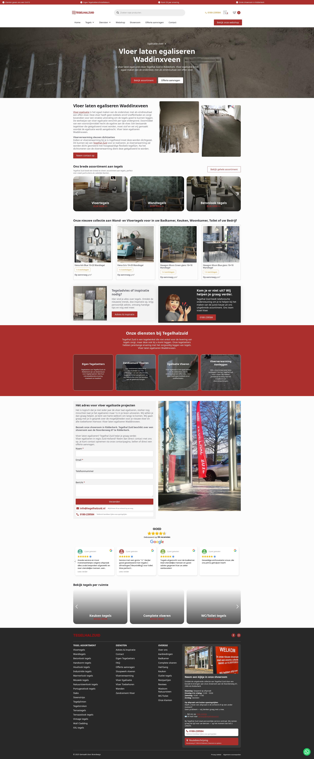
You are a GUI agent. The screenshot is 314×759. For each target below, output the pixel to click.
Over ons (163, 649)
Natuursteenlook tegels (85, 684)
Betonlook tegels (82, 658)
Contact (172, 22)
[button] (76, 194)
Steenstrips (79, 697)
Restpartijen (164, 680)
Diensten (103, 22)
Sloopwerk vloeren (125, 671)
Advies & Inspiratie (125, 649)
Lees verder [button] (82, 572)
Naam (80, 448)
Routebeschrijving (198, 740)
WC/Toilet (163, 695)
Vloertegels (79, 649)
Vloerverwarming (125, 675)
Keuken (162, 671)
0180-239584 (201, 714)
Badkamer (163, 658)
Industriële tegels (82, 671)
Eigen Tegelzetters (125, 658)
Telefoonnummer (85, 471)
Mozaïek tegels (81, 680)
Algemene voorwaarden (232, 754)
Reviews (162, 684)
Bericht (80, 482)
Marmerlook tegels (83, 675)
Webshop (120, 22)
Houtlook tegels (81, 667)
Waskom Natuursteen (164, 690)
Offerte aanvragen (154, 22)
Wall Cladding (80, 723)
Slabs (76, 693)
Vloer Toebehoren (125, 684)
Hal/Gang (163, 667)
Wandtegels (79, 654)
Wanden (120, 688)
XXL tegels (78, 727)
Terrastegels (79, 710)
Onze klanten (165, 700)
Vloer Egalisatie (124, 680)
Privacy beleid (216, 754)
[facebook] (233, 635)
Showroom (135, 22)
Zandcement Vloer (125, 693)
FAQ (118, 662)
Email (79, 460)
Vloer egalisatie (81, 112)
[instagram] (239, 635)
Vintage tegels (80, 719)
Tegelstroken (80, 706)
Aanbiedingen (165, 654)
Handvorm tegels (82, 662)
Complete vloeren (167, 662)
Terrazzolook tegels (83, 714)
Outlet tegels (165, 675)
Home (77, 22)
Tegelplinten (79, 701)
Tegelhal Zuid (100, 142)
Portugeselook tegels (84, 688)
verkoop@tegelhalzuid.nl (208, 716)
